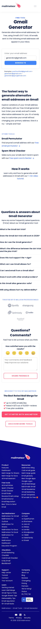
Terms (11, 618)
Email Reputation (8, 501)
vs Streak (25, 540)
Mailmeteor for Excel (10, 532)
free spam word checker (20, 158)
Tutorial (5, 575)
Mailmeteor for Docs (10, 529)
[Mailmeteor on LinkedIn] (20, 615)
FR (26, 594)
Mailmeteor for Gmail (10, 516)
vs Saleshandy (27, 538)
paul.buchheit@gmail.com (22, 71)
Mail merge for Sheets (10, 473)
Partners (25, 586)
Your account (7, 580)
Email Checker (7, 491)
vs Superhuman (28, 519)
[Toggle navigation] (35, 6)
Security (27, 618)
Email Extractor (8, 499)
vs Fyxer (25, 516)
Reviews (25, 578)
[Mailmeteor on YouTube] (16, 615)
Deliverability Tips (8, 598)
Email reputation (8, 601)
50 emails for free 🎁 (30, 497)
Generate (20, 63)
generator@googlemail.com (15, 76)
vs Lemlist (25, 529)
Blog (23, 575)
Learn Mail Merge (8, 590)
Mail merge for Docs (10, 476)
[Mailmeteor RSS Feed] (25, 615)
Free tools (6, 483)
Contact (5, 578)
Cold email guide (28, 470)
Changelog (26, 580)
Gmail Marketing (28, 492)
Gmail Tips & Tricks (9, 593)
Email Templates (28, 495)
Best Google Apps (29, 478)
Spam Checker (8, 488)
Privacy (19, 618)
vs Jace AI (25, 524)
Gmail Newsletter (28, 489)
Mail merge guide (28, 473)
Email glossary (27, 476)
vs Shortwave (27, 521)
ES (22, 594)
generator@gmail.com (13, 73)
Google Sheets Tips (9, 595)
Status (24, 591)
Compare (26, 513)
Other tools (8, 134)
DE (30, 594)
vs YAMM (25, 535)
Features (5, 468)
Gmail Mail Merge (28, 484)
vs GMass (25, 527)
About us (25, 572)
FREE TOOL (20, 18)
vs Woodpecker (28, 532)
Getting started (8, 587)
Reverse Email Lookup (10, 496)
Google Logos (27, 481)
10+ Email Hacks (8, 604)
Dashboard (6, 470)
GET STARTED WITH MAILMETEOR (21, 414)
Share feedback (20, 376)
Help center (6, 572)
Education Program (9, 546)
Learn (4, 585)
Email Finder (6, 493)
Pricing (24, 583)
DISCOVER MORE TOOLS (20, 424)
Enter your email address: (16, 53)
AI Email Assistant (8, 478)
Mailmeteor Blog (28, 468)
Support (5, 570)
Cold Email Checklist (10, 558)
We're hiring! (26, 589)
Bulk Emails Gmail (28, 486)
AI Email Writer (7, 485)
